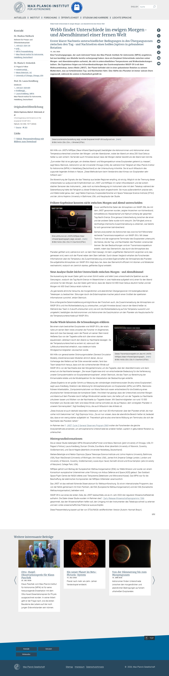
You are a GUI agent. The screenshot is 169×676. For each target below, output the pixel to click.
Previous (15, 580)
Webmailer (26, 654)
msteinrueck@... (22, 70)
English (134, 7)
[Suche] (154, 7)
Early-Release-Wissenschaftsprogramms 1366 (123, 498)
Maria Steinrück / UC (24, 73)
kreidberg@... (21, 91)
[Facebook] (159, 30)
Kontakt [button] (19, 30)
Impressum (79, 667)
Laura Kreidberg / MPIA (25, 94)
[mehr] (118, 139)
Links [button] (17, 133)
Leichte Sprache (122, 18)
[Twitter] (159, 47)
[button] (152, 134)
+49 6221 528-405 (23, 88)
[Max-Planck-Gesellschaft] (18, 667)
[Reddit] (159, 41)
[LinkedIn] (159, 36)
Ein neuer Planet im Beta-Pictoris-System (82, 573)
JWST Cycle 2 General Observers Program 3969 (88, 425)
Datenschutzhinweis (95, 667)
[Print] (159, 63)
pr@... (18, 49)
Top (152, 638)
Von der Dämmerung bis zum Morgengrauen (129, 573)
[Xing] (159, 52)
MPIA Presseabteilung (24, 51)
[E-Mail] (159, 58)
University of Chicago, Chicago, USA (29, 76)
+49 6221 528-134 (23, 46)
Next (154, 580)
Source (18, 127)
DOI (25, 127)
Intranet (49, 649)
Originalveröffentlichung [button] (28, 106)
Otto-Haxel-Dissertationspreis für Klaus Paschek (37, 575)
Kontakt (26, 649)
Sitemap (69, 667)
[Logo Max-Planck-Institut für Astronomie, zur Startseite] (60, 7)
